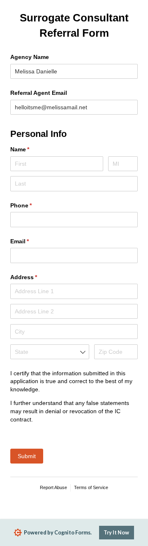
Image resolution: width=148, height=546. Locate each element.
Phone (33, 205)
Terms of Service (91, 487)
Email (31, 241)
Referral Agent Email (38, 92)
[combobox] (49, 351)
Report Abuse (53, 487)
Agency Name (29, 57)
